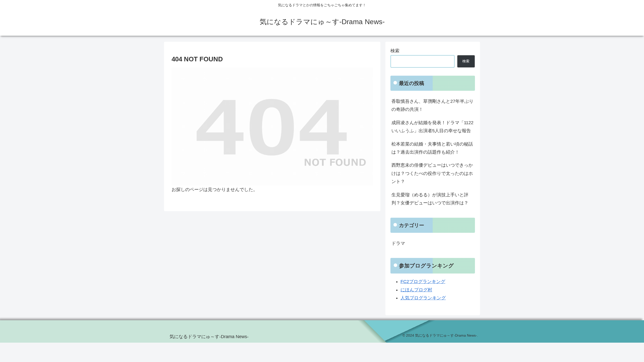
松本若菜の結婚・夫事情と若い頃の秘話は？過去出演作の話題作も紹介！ (432, 148)
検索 (394, 50)
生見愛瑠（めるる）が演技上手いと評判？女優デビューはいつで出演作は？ (429, 198)
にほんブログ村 (416, 289)
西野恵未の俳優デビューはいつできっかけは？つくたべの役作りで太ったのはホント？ (432, 173)
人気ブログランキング (423, 297)
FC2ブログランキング (422, 281)
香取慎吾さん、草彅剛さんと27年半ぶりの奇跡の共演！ (432, 105)
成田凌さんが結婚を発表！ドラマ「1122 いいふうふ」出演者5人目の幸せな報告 (432, 126)
